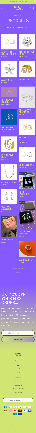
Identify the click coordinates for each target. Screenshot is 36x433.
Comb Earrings (24, 193)
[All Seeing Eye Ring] (27, 41)
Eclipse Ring (25, 260)
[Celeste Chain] (9, 172)
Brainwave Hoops (7, 101)
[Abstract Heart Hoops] (9, 41)
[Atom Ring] (9, 69)
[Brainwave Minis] (27, 127)
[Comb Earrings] (27, 180)
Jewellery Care (18, 382)
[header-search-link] (30, 8)
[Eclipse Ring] (27, 249)
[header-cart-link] (33, 8)
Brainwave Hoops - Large (9, 129)
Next (20, 268)
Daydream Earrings (24, 233)
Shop (18, 365)
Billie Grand (18, 8)
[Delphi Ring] (9, 226)
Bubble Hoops (26, 165)
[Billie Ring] (27, 69)
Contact (18, 372)
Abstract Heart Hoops (8, 53)
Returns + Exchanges (18, 388)
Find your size (18, 392)
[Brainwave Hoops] (9, 92)
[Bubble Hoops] (27, 154)
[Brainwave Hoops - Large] (9, 117)
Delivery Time (18, 385)
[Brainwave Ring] (9, 144)
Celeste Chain (9, 182)
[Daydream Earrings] (27, 215)
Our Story (18, 368)
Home (15, 15)
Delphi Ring (7, 240)
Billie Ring (24, 80)
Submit (18, 339)
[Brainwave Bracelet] (27, 97)
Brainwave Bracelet (25, 111)
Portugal (15, 400)
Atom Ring (6, 80)
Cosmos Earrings (6, 208)
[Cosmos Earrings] (9, 196)
